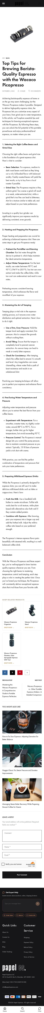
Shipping (26, 937)
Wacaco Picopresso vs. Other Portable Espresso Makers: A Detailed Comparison (34, 690)
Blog (8, 58)
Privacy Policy (28, 952)
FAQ (3, 942)
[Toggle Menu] (3, 3)
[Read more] (22, 722)
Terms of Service (29, 957)
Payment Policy (28, 942)
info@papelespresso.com (10, 987)
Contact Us (5, 937)
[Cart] (39, 3)
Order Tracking (7, 952)
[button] (22, 905)
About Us (5, 932)
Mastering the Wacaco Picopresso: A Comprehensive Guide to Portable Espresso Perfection (9, 690)
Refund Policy (28, 947)
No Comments (36, 91)
